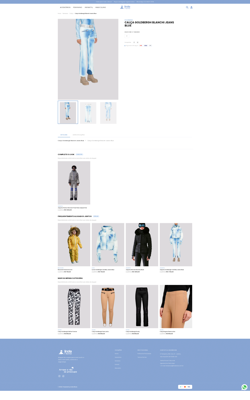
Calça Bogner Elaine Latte (167, 331)
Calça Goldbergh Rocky (133, 331)
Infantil (89, 7)
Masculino (101, 7)
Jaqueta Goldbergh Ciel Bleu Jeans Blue (172, 269)
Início (59, 13)
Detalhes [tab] (64, 135)
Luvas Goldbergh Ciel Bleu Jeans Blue (103, 269)
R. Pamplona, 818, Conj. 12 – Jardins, (170, 354)
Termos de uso (142, 357)
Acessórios (65, 7)
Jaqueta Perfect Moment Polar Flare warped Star (72, 208)
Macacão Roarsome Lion (65, 269)
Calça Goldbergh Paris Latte (100, 331)
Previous (59, 59)
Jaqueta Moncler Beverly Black (135, 269)
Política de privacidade (144, 353)
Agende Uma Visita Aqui (167, 363)
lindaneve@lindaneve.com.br (174, 366)
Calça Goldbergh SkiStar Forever (67, 331)
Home (116, 353)
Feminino (77, 7)
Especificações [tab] (79, 135)
